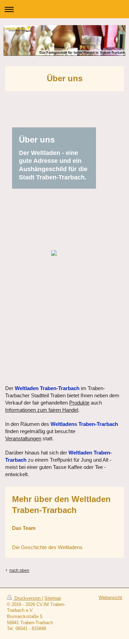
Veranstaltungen (23, 438)
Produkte (79, 403)
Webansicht (110, 597)
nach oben (19, 570)
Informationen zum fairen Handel (41, 410)
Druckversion (27, 598)
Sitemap (52, 598)
